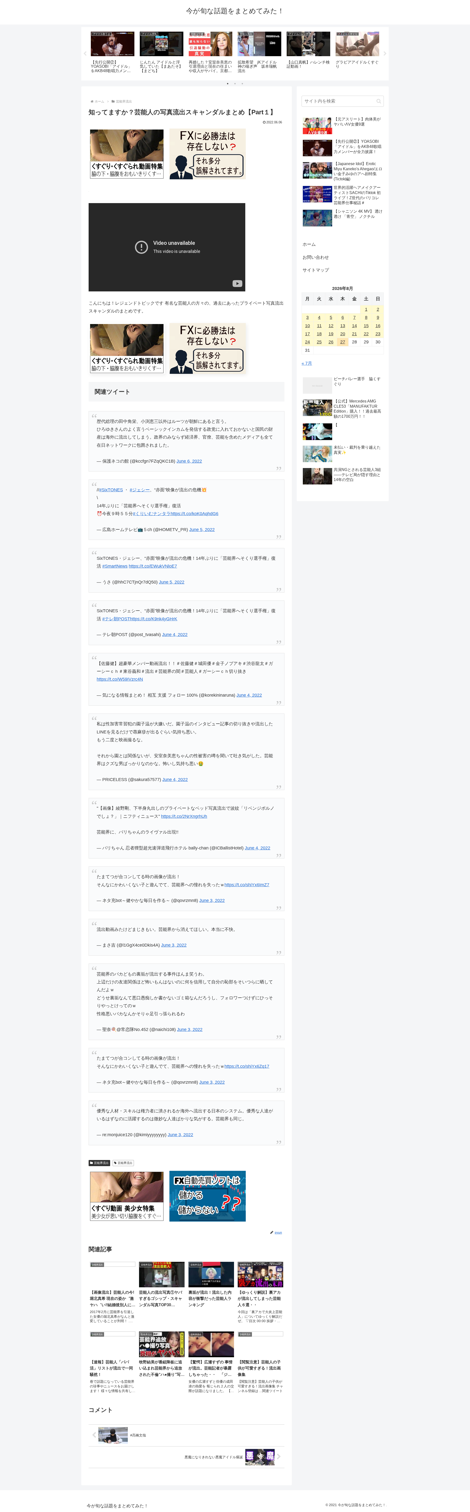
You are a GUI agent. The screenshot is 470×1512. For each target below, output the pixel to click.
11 (319, 325)
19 (331, 333)
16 (378, 325)
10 (307, 325)
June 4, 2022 (175, 634)
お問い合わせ (316, 257)
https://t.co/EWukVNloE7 (153, 566)
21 (354, 333)
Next (385, 53)
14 (354, 325)
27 (342, 341)
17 (307, 333)
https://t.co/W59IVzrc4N (120, 679)
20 (342, 333)
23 (378, 333)
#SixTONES (111, 489)
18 (319, 333)
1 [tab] (227, 83)
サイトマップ (316, 270)
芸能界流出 (101, 1163)
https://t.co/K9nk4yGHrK (153, 618)
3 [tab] (242, 83)
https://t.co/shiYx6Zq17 (246, 1066)
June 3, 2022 (212, 900)
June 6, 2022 (189, 461)
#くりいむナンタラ (152, 513)
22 (366, 333)
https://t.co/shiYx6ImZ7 (246, 884)
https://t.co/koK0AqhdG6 (194, 513)
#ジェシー (140, 489)
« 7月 (307, 363)
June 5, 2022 (202, 529)
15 (366, 325)
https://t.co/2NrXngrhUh (184, 816)
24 (307, 341)
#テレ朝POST (116, 618)
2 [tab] (235, 83)
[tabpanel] (113, 53)
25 (319, 341)
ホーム (309, 244)
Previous (84, 53)
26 (331, 341)
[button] (379, 101)
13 (342, 325)
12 (331, 325)
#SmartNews (115, 566)
